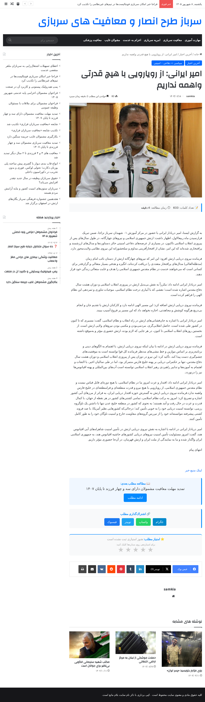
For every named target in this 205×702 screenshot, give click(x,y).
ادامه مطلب (135, 498)
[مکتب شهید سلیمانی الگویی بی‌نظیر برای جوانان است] (89, 644)
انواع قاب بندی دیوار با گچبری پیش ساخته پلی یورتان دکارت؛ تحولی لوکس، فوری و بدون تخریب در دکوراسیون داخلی (31, 167)
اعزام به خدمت (132, 40)
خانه (197, 54)
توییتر (128, 522)
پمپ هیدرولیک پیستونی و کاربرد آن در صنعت (132, 4)
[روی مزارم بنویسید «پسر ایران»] (182, 649)
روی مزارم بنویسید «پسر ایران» (184, 670)
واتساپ (143, 522)
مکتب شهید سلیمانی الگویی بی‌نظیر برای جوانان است (92, 663)
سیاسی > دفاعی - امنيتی (168, 63)
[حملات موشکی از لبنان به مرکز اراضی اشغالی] (136, 642)
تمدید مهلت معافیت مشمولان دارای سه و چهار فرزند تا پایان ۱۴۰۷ (135, 489)
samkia (190, 96)
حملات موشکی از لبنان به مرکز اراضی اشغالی (137, 659)
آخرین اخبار (185, 54)
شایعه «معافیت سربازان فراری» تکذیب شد (32, 124)
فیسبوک (112, 522)
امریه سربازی (152, 40)
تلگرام (159, 522)
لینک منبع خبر (193, 470)
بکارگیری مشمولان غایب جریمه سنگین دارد (32, 136)
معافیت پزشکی (92, 40)
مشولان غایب (112, 40)
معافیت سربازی (172, 40)
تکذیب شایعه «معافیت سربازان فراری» (34, 130)
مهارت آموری (193, 40)
